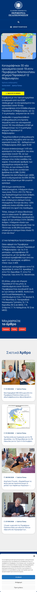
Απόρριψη (18, 582)
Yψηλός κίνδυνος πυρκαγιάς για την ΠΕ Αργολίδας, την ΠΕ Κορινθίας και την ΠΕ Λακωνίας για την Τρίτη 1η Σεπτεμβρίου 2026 (18, 440)
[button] (34, 556)
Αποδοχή (18, 577)
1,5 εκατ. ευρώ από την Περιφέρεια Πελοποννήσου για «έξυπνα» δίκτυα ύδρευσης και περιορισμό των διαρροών (17, 528)
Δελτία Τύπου (17, 86)
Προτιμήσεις (18, 588)
